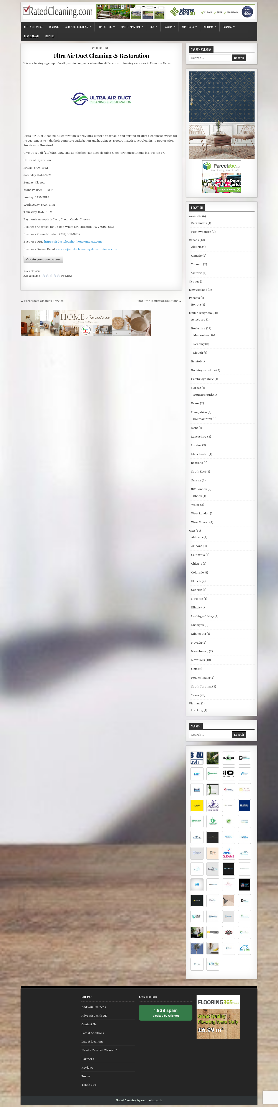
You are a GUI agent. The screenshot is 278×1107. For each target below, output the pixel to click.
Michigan (197, 625)
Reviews (54, 27)
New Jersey (199, 651)
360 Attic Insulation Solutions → (159, 300)
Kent (194, 428)
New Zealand (31, 36)
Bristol (196, 361)
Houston (197, 598)
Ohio (194, 669)
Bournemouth (203, 394)
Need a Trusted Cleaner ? (99, 1050)
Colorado (197, 572)
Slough (198, 352)
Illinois (196, 607)
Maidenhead (201, 335)
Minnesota (198, 633)
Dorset (196, 388)
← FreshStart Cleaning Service (42, 300)
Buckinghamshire (203, 370)
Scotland (197, 462)
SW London (199, 489)
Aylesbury (198, 319)
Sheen (197, 496)
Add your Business (76, 27)
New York (198, 660)
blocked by (170, 1014)
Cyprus (50, 36)
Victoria (196, 273)
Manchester (199, 454)
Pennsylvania (200, 677)
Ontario (196, 255)
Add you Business (93, 1007)
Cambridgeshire (202, 379)
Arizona (196, 546)
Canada (168, 27)
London (196, 445)
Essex (195, 403)
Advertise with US (94, 1015)
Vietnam (208, 27)
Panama (227, 27)
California (198, 555)
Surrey (196, 480)
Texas (99, 48)
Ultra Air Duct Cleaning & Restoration (101, 55)
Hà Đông (197, 710)
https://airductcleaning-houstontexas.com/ (73, 241)
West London (200, 513)
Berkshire (198, 328)
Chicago (196, 563)
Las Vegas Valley (202, 616)
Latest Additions (92, 1033)
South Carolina (201, 686)
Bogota (196, 304)
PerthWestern (201, 231)
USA (152, 27)
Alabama (197, 537)
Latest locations (92, 1041)
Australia (188, 27)
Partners (87, 1059)
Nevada (196, 642)
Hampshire (199, 412)
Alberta (196, 246)
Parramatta (199, 223)
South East (198, 471)
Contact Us (105, 27)
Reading (199, 344)
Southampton (202, 419)
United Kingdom (130, 27)
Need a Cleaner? (33, 27)
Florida (196, 581)
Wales (195, 504)
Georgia (196, 590)
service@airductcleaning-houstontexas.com (86, 249)
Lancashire (199, 436)
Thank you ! (89, 1084)
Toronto (196, 264)
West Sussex (200, 522)
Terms (86, 1076)
